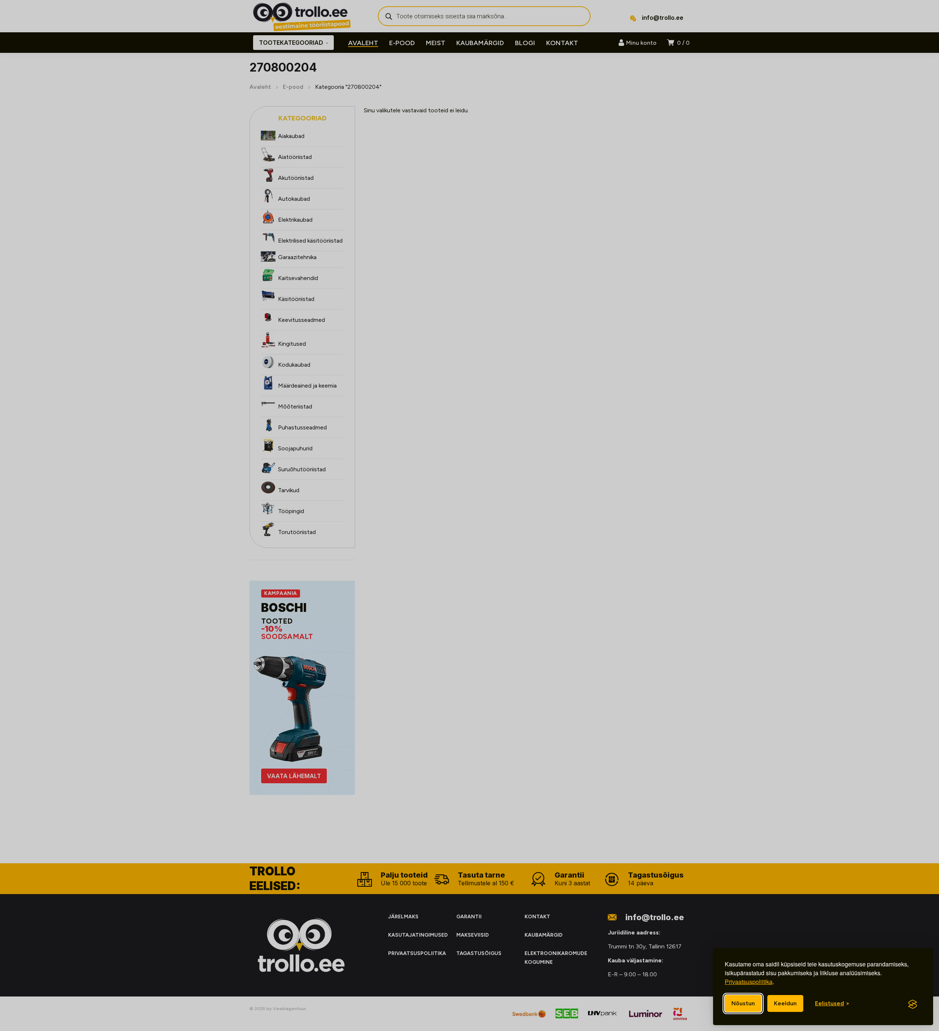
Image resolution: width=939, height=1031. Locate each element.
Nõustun (743, 1003)
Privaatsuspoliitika (748, 981)
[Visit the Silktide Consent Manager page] (912, 1004)
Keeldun (785, 1003)
